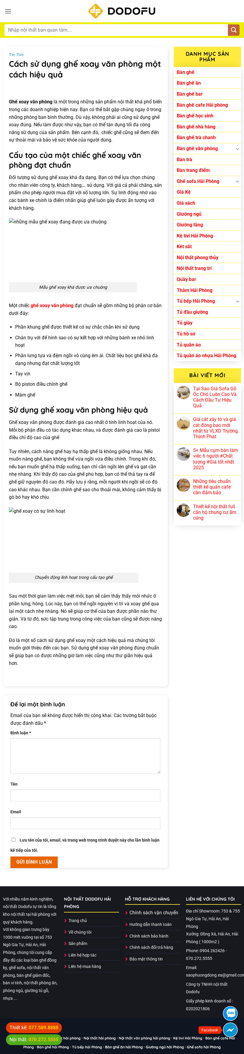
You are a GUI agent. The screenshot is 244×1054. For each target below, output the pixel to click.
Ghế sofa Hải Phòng (198, 181)
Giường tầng (190, 225)
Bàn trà (184, 159)
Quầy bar (186, 279)
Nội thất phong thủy (197, 257)
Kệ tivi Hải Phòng (195, 236)
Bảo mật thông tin (146, 959)
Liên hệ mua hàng (84, 966)
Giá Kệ (184, 192)
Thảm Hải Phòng (194, 290)
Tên (14, 784)
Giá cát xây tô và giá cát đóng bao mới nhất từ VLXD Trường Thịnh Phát (215, 427)
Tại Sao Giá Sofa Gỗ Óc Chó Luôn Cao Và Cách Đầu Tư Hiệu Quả (215, 397)
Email (15, 811)
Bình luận (20, 733)
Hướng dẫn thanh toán (150, 924)
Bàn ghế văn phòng (197, 148)
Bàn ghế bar (190, 94)
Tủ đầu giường (192, 312)
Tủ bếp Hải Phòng (196, 301)
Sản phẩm (77, 943)
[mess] (230, 1029)
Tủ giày (185, 323)
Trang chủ (77, 920)
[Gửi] (234, 30)
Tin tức (16, 54)
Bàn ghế (185, 72)
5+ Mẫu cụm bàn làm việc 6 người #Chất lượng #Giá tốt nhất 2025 (215, 458)
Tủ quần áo (189, 345)
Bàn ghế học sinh (195, 116)
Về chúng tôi (79, 932)
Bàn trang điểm (193, 170)
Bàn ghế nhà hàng (196, 127)
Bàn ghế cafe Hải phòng (202, 105)
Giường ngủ (189, 214)
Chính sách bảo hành (148, 936)
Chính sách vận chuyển (153, 912)
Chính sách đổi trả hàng (151, 947)
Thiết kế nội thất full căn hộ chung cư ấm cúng (214, 512)
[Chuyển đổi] (237, 148)
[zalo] (230, 1013)
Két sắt (184, 246)
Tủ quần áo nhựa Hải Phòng (206, 355)
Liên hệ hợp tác (82, 955)
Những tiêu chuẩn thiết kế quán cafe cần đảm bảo (212, 486)
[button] (8, 11)
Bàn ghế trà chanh (196, 137)
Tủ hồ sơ (186, 334)
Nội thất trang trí (194, 268)
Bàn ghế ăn (189, 83)
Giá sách (186, 203)
